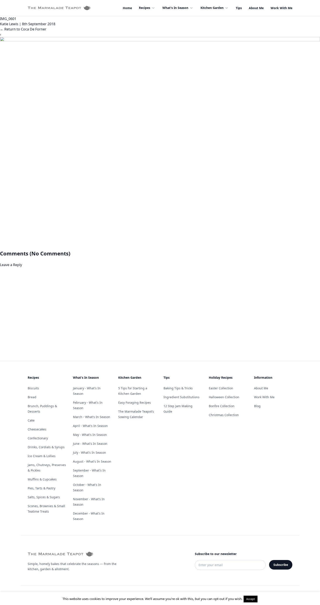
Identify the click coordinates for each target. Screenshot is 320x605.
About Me (256, 8)
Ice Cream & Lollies (42, 456)
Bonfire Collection (221, 406)
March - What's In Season (91, 417)
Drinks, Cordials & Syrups (46, 447)
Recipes (144, 8)
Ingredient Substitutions (181, 397)
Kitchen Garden (212, 8)
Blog (257, 406)
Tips (239, 8)
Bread (32, 397)
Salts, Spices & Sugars (44, 497)
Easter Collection (221, 388)
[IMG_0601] (160, 143)
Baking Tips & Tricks (178, 388)
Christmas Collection (224, 415)
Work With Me (281, 8)
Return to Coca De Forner (23, 29)
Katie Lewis (9, 24)
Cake (31, 420)
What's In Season (175, 8)
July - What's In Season (89, 452)
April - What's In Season (90, 426)
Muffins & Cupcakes (42, 479)
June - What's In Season (90, 444)
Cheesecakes (37, 429)
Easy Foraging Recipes (134, 402)
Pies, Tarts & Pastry (41, 488)
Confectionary (38, 438)
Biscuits (33, 388)
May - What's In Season (90, 435)
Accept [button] (250, 599)
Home (127, 8)
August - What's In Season (92, 461)
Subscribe (280, 565)
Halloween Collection (224, 397)
